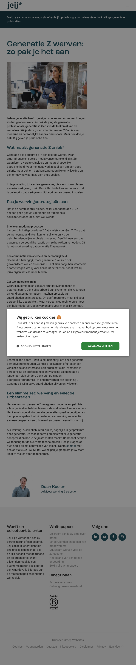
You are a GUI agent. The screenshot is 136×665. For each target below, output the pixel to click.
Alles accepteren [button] (100, 346)
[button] (33, 346)
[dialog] (68, 332)
